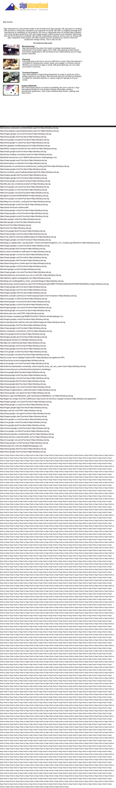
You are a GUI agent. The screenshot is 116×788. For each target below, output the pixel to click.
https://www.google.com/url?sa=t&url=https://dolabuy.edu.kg (24, 204)
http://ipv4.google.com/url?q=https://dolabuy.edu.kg (20, 269)
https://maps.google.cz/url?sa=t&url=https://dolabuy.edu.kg (23, 266)
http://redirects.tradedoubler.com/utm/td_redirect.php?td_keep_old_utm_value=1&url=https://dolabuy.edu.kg (43, 366)
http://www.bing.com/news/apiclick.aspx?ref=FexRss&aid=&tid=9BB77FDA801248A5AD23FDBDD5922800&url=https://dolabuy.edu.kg (54, 284)
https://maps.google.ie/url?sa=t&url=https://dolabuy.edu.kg (23, 349)
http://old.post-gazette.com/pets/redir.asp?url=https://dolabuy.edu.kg (27, 434)
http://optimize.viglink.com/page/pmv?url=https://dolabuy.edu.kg (25, 278)
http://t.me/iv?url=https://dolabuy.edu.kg (15, 225)
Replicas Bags (5, 455)
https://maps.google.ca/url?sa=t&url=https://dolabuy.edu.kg (23, 257)
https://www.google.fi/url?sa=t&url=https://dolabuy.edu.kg (22, 381)
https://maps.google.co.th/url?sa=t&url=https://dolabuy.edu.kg (24, 305)
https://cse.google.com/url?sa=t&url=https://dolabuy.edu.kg (23, 422)
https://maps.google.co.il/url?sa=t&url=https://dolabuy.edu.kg (24, 443)
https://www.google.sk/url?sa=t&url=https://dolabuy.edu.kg (23, 449)
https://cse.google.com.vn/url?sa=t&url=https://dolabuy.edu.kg (24, 363)
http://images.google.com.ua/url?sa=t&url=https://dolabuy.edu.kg (25, 307)
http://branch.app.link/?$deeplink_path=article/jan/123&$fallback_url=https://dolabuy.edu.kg (36, 396)
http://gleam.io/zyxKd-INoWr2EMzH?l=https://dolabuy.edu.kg (24, 196)
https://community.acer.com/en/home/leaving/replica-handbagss (25, 369)
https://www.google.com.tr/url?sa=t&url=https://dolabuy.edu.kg (24, 378)
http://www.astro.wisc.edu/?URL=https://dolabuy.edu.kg (22, 313)
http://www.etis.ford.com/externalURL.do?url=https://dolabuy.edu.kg (27, 437)
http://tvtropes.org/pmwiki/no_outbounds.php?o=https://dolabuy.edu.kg (28, 390)
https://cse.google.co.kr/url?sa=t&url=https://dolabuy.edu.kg (23, 352)
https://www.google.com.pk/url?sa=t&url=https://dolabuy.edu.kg (25, 181)
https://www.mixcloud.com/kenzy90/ (14, 207)
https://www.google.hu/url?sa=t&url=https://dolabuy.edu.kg (23, 375)
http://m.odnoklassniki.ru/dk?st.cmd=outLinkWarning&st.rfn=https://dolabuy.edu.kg (32, 322)
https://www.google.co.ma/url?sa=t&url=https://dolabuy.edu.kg (24, 143)
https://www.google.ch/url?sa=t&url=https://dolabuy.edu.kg (23, 325)
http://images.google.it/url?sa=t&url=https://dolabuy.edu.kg (23, 293)
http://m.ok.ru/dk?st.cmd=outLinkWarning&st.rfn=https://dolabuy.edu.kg (28, 237)
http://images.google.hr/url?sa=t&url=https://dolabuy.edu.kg (23, 178)
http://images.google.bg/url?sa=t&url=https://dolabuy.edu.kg (23, 408)
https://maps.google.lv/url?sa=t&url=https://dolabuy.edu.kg (23, 169)
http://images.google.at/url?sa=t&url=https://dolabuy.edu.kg (23, 416)
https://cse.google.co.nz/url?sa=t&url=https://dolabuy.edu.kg (23, 419)
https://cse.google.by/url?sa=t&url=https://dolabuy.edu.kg (22, 425)
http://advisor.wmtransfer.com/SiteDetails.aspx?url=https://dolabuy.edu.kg (29, 128)
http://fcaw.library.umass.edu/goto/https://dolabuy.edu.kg (22, 360)
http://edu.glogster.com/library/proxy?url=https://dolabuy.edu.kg (25, 146)
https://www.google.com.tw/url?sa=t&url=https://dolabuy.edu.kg (25, 302)
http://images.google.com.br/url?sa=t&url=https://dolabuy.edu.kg (25, 240)
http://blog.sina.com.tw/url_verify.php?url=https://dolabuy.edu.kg (25, 202)
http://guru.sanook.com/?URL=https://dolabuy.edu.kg (21, 410)
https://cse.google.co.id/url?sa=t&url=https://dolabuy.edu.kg (23, 299)
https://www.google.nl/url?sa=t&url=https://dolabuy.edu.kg (23, 260)
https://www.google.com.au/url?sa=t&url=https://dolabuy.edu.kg (25, 310)
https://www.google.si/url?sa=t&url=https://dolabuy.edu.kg (23, 452)
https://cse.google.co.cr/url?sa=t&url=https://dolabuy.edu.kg (23, 190)
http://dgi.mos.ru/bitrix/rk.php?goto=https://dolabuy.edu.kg (22, 343)
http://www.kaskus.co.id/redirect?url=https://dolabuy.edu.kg (23, 163)
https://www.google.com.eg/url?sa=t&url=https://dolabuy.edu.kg (25, 413)
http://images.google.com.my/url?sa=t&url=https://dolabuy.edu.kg (26, 402)
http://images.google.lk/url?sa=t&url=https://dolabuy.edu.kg (23, 175)
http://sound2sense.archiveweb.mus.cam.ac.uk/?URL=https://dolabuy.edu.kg (30, 275)
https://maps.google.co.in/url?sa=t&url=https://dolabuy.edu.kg (24, 254)
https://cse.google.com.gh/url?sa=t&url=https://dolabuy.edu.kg (24, 140)
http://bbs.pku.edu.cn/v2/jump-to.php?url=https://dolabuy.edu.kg (25, 184)
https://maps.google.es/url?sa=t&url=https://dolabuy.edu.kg (23, 234)
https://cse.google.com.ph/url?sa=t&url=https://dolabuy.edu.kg (24, 355)
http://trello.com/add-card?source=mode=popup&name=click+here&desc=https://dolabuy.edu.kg (38, 296)
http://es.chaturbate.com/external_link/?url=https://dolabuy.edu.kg (26, 331)
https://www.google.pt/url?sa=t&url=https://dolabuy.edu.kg (23, 384)
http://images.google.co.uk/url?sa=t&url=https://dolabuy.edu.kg (25, 246)
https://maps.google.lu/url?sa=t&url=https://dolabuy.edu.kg (23, 151)
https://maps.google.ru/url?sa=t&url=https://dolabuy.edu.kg (23, 290)
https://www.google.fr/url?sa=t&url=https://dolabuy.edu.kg (22, 249)
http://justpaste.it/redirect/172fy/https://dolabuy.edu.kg (21, 340)
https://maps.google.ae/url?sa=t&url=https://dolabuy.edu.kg (23, 160)
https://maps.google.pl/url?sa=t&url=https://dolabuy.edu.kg (23, 287)
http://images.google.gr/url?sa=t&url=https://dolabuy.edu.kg (23, 337)
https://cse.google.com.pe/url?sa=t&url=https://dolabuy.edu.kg (24, 440)
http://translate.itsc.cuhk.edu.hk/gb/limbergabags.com (21, 446)
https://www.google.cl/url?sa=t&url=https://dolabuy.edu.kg (23, 346)
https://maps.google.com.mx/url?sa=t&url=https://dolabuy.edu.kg (25, 272)
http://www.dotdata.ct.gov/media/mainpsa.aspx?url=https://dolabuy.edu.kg (29, 131)
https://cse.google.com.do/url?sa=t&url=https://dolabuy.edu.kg (24, 199)
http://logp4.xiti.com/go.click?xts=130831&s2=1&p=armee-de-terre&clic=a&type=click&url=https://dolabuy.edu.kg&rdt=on (48, 399)
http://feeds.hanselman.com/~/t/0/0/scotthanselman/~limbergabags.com (28, 157)
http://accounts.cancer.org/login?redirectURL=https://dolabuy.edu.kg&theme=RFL (32, 358)
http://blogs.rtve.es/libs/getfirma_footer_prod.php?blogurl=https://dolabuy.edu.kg (31, 281)
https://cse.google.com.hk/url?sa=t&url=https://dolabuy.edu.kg (24, 431)
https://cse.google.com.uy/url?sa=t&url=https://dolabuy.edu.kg (24, 187)
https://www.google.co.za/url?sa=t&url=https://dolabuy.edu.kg (24, 405)
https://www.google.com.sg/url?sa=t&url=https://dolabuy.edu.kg (25, 393)
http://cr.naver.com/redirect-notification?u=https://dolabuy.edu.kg (25, 252)
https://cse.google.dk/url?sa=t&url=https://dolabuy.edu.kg (22, 372)
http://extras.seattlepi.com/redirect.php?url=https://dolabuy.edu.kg (26, 154)
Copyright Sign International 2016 (16, 126)
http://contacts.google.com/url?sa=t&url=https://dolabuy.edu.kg (25, 428)
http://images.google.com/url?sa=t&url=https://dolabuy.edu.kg (24, 319)
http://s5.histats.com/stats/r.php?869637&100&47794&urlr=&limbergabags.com (31, 316)
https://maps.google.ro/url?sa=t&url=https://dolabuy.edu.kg (23, 328)
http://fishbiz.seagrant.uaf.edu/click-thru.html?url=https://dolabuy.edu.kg (28, 149)
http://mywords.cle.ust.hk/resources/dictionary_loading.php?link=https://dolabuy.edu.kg (34, 166)
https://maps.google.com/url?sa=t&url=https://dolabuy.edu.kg (24, 213)
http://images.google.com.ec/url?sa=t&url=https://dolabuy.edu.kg (25, 134)
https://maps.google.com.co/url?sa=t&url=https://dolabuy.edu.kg (25, 387)
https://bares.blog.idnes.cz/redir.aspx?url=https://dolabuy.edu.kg (25, 263)
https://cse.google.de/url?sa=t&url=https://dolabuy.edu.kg (22, 231)
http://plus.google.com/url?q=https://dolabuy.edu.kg (20, 219)
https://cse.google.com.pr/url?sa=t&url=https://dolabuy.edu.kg (24, 193)
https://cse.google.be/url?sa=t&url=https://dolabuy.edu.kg (22, 334)
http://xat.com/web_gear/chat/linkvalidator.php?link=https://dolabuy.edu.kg (29, 172)
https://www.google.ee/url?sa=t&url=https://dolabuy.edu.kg (23, 137)
